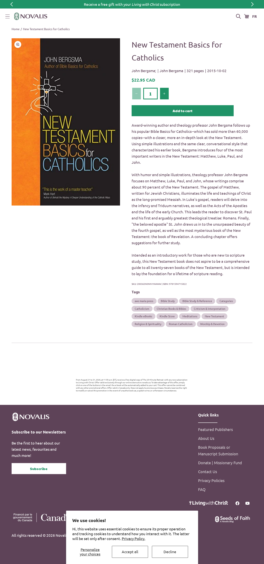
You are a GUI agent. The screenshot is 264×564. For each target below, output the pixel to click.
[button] (7, 16)
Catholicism (142, 308)
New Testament (214, 316)
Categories (226, 301)
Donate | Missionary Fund (220, 462)
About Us (206, 438)
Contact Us (207, 471)
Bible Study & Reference (197, 301)
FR (254, 16)
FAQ (202, 489)
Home (16, 29)
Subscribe (39, 468)
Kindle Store (167, 316)
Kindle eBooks (143, 316)
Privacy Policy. (133, 538)
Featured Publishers (215, 429)
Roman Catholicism (180, 324)
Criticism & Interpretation (209, 308)
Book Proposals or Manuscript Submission (218, 450)
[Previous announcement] (11, 4)
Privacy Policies (211, 480)
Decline (170, 551)
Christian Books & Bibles (171, 308)
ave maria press (144, 301)
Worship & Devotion (212, 324)
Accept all (130, 551)
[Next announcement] (252, 4)
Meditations (189, 316)
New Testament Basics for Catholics (46, 29)
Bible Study (168, 301)
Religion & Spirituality (148, 324)
